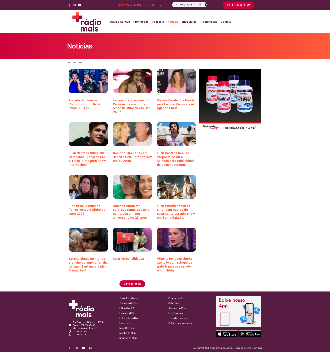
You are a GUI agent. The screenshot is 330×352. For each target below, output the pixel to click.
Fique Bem (125, 323)
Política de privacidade (180, 323)
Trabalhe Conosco (178, 318)
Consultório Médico (129, 298)
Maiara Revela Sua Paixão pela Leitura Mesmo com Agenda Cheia (176, 104)
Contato (226, 21)
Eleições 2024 (126, 313)
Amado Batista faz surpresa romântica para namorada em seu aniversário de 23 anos (131, 212)
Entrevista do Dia (128, 318)
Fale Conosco (175, 313)
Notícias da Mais (128, 338)
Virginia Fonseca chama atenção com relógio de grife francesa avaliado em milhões (174, 264)
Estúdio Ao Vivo (120, 21)
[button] (132, 283)
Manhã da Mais (127, 333)
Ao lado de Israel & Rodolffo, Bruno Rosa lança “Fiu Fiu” (85, 104)
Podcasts (158, 21)
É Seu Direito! (126, 308)
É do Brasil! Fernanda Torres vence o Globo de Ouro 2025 (87, 210)
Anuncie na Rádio (177, 308)
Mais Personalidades (128, 259)
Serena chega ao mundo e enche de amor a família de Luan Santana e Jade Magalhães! (88, 264)
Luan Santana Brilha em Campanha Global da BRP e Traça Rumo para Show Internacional (87, 159)
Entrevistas (189, 21)
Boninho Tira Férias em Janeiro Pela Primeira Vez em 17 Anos (132, 157)
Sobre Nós (174, 303)
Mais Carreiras (127, 328)
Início (69, 62)
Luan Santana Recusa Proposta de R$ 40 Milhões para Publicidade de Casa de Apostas (176, 159)
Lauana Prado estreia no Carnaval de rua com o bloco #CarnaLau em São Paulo (131, 106)
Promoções (140, 21)
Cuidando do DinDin (129, 303)
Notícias (173, 21)
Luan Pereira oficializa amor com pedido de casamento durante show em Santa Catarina (176, 212)
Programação (208, 21)
